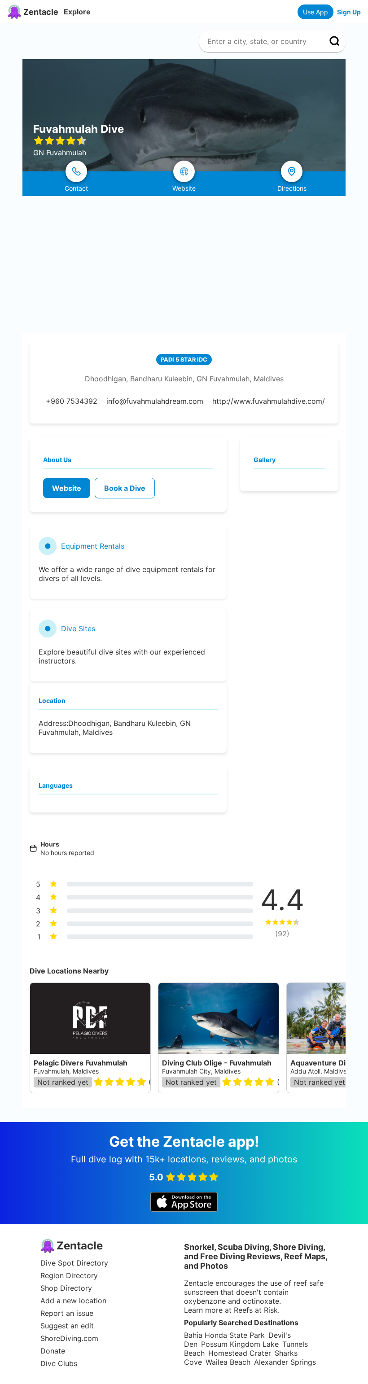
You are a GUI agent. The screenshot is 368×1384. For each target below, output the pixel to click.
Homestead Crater (239, 1353)
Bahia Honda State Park (224, 1335)
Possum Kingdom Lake (240, 1344)
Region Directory (69, 1275)
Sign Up (349, 12)
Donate (52, 1350)
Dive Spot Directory (74, 1262)
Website (66, 488)
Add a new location (73, 1300)
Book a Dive (124, 488)
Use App (315, 12)
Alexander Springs (285, 1362)
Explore (77, 11)
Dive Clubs (58, 1363)
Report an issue (66, 1313)
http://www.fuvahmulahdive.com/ (268, 401)
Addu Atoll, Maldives (320, 1071)
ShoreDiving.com (69, 1338)
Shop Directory (66, 1288)
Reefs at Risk (256, 1309)
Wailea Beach (228, 1362)
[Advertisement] (184, 263)
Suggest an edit (67, 1325)
